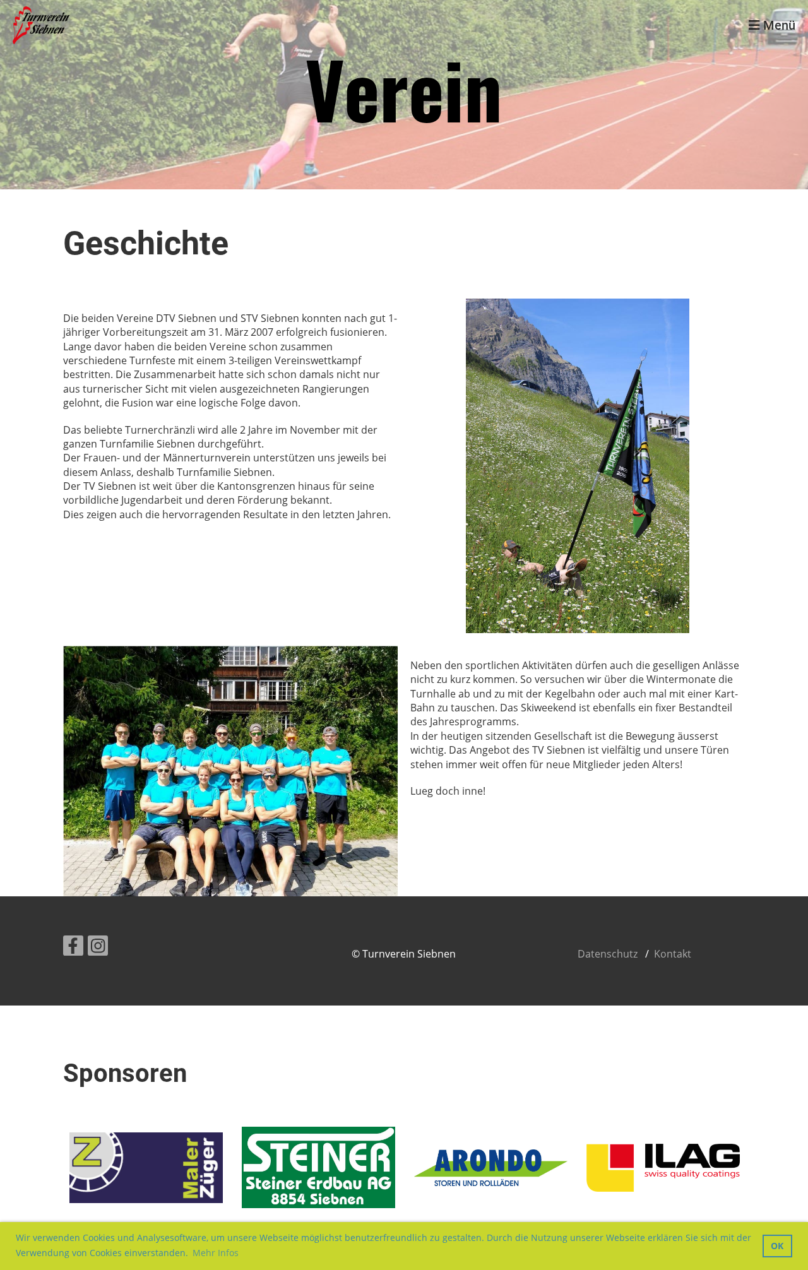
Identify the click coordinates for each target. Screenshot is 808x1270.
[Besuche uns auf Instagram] (98, 947)
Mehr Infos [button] (216, 1253)
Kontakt (672, 954)
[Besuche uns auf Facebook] (73, 947)
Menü (777, 25)
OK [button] (777, 1246)
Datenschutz (608, 954)
